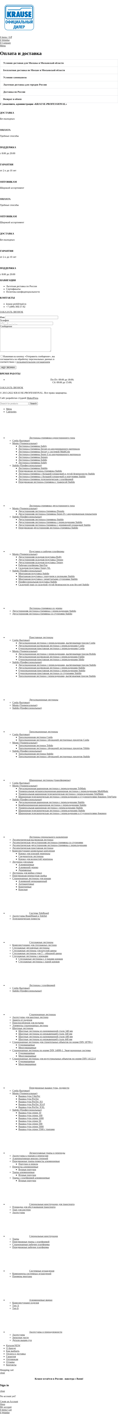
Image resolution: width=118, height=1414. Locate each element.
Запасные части (20, 1337)
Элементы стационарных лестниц (30, 1025)
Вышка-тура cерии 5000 (31, 1126)
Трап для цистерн (21, 1209)
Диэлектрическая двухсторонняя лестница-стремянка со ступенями (47, 842)
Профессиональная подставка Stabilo (37, 581)
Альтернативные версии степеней (30, 1158)
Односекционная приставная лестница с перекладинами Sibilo (51, 659)
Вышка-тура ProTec (28, 1099)
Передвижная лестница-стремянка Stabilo (40, 471)
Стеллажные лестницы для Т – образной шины (37, 953)
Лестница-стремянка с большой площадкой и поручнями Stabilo (52, 476)
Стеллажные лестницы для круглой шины (34, 950)
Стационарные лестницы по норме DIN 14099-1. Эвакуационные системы (51, 1050)
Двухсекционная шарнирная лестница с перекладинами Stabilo (51, 802)
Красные (23, 889)
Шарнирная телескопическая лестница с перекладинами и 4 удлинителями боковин (62, 813)
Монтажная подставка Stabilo (33, 573)
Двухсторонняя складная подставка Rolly (40, 557)
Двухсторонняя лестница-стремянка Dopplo (41, 511)
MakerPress (32, 398)
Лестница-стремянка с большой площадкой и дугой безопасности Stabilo (56, 473)
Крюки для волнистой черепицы (35, 859)
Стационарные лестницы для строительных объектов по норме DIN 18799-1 (52, 1042)
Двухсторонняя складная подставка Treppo (40, 559)
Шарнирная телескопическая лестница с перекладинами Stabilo (51, 810)
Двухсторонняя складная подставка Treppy (40, 562)
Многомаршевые (27, 1047)
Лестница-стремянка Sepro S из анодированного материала (49, 454)
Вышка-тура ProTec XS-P (31, 1104)
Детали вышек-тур (22, 1340)
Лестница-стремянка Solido (32, 460)
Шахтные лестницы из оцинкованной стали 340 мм (45, 1031)
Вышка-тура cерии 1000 (31, 1118)
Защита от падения (22, 1020)
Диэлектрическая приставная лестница (32, 848)
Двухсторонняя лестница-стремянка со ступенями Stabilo (42, 613)
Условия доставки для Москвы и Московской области (33, 63)
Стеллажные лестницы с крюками (30, 956)
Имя (2, 317)
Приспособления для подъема (28, 1022)
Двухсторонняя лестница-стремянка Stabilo (41, 519)
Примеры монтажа (22, 1276)
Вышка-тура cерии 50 (29, 1121)
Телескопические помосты (26, 918)
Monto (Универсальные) (24, 443)
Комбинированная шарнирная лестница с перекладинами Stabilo (52, 805)
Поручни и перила (28, 1164)
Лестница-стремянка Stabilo (32, 468)
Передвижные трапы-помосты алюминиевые (36, 1161)
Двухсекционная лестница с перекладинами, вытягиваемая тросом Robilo (57, 654)
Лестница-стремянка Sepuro (33, 457)
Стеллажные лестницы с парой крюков (39, 961)
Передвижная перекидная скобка (29, 875)
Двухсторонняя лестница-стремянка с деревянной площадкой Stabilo (54, 525)
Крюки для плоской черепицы (34, 853)
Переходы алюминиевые (25, 1166)
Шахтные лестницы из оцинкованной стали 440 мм (45, 1036)
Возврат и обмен (12, 99)
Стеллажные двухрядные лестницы (30, 948)
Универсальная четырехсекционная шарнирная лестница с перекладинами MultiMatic (63, 791)
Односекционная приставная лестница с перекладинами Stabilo (51, 670)
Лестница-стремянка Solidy (32, 462)
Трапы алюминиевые (23, 1172)
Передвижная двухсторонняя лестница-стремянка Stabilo (48, 527)
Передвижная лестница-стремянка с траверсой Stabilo (46, 482)
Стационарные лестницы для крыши (31, 878)
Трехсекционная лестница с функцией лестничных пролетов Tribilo (54, 748)
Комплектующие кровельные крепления (33, 850)
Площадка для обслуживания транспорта (33, 1207)
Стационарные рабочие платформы (31, 1244)
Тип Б (15, 1308)
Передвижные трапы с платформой (30, 1241)
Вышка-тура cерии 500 (30, 1123)
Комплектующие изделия (25, 1302)
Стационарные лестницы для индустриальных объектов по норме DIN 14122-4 (54, 1058)
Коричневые (24, 886)
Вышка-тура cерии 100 (30, 1115)
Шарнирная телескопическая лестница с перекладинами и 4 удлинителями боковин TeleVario (67, 796)
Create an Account (9, 1401)
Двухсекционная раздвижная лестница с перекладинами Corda (51, 645)
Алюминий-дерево (28, 867)
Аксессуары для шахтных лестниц (30, 1017)
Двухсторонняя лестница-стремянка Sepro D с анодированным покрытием (57, 514)
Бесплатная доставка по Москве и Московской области (34, 70)
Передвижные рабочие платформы (30, 1247)
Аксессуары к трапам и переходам (30, 1155)
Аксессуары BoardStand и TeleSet (29, 916)
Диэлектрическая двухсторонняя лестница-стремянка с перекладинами (49, 845)
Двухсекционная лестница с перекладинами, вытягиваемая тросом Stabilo (57, 665)
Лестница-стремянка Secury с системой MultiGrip (44, 451)
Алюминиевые (26, 864)
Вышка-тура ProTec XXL (31, 1107)
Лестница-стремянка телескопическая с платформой (45, 479)
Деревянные (24, 870)
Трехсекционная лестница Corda (35, 737)
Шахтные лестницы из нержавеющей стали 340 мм (45, 1033)
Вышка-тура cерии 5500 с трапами (36, 1129)
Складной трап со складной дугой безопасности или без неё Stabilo (53, 584)
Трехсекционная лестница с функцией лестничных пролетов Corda (53, 740)
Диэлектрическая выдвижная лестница (32, 839)
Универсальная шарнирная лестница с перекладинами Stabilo (50, 807)
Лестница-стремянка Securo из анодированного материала (49, 449)
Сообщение (6, 326)
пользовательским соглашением (33, 362)
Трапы (15, 1239)
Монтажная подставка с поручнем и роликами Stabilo (46, 576)
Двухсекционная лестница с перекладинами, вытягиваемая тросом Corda (56, 643)
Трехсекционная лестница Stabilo (35, 753)
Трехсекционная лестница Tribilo (35, 745)
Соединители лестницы (30, 856)
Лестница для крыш (22, 862)
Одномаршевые (26, 1045)
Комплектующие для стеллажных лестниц (34, 945)
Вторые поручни (27, 1169)
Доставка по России (14, 92)
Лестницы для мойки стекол (27, 873)
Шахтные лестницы (22, 1028)
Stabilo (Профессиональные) (27, 465)
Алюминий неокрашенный (32, 881)
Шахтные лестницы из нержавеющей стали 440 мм (45, 1039)
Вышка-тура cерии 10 (29, 1112)
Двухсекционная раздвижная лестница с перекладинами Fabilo (51, 656)
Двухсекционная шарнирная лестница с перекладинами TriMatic (52, 788)
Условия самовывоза (15, 77)
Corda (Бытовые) (21, 440)
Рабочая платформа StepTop (32, 565)
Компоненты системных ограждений (31, 1273)
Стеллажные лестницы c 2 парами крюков (40, 959)
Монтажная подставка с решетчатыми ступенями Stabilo (48, 579)
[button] (59, 63)
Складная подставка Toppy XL (34, 568)
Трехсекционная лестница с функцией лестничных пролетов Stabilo (54, 756)
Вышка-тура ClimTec (29, 1096)
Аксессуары (18, 1212)
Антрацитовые (26, 884)
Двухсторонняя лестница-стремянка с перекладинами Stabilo (50, 522)
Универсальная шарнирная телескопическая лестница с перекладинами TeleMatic (61, 794)
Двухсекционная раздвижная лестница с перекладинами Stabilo (51, 667)
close (2, 1372)
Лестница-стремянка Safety (32, 446)
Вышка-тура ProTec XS (30, 1101)
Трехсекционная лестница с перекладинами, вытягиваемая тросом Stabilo (57, 676)
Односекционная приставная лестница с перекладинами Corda (51, 648)
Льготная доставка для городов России (25, 84)
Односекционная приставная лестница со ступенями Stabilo (49, 673)
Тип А (15, 1305)
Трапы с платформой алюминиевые (31, 1177)
